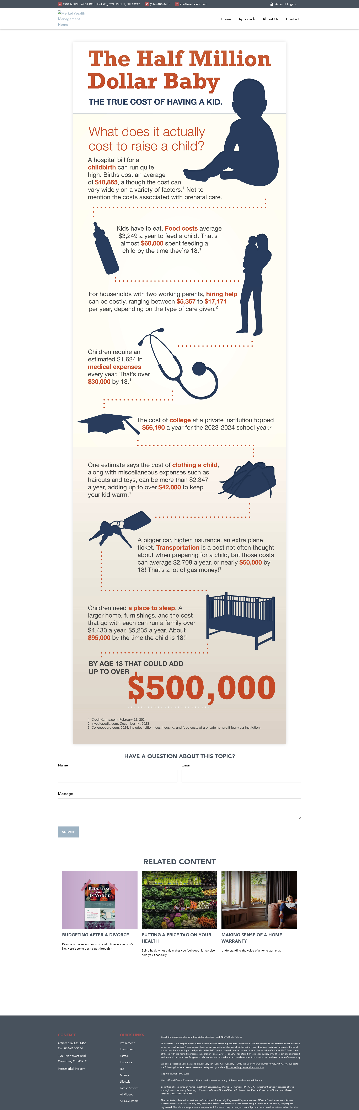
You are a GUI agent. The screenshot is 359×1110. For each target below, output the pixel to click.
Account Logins (285, 4)
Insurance (126, 1062)
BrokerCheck (235, 1036)
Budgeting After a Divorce (95, 934)
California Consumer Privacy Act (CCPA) (267, 1063)
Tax (122, 1069)
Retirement (127, 1043)
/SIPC (253, 1086)
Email (186, 765)
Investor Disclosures (181, 1093)
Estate (124, 1056)
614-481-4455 (77, 1043)
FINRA (246, 1086)
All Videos (126, 1094)
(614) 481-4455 (160, 4)
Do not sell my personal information (245, 1067)
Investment (127, 1049)
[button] (226, 18)
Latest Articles (129, 1088)
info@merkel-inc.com (193, 4)
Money (124, 1075)
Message (65, 793)
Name (63, 765)
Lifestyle (125, 1081)
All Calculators (129, 1101)
